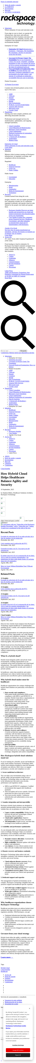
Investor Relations (14, 263)
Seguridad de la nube (11, 1004)
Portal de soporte (10, 976)
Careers (11, 265)
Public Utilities (13, 170)
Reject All (18, 1055)
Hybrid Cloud (5, 968)
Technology (12, 193)
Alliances (12, 260)
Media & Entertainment (16, 191)
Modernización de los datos (13, 1002)
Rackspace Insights (22, 212)
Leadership (12, 258)
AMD (11, 94)
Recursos (8, 194)
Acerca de (8, 975)
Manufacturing (13, 185)
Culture (11, 256)
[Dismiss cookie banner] (29, 1009)
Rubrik (11, 101)
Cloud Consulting (14, 126)
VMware (11, 96)
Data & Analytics (14, 135)
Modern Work (13, 140)
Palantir (11, 98)
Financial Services (14, 166)
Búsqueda (23, 351)
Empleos (7, 978)
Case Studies (21, 221)
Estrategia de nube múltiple (13, 1000)
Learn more (7, 957)
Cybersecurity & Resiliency (17, 137)
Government (13, 177)
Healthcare (12, 165)
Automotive (12, 189)
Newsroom (12, 267)
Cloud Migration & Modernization (19, 128)
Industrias (8, 149)
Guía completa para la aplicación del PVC (14, 543)
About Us (12, 254)
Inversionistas (9, 980)
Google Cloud (13, 110)
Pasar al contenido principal (9, 1)
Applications (13, 138)
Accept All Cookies (18, 1050)
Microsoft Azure (14, 108)
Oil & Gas (12, 168)
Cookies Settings (18, 1045)
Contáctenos (5, 353)
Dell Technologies (14, 103)
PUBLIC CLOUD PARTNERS (19, 105)
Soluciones (8, 28)
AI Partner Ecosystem (12, 84)
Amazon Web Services (16, 106)
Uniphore (12, 99)
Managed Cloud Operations (17, 129)
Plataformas (8, 112)
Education (12, 179)
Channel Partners (14, 262)
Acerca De (8, 237)
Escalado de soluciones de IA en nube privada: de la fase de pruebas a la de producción (17, 537)
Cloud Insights (5, 469)
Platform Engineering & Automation (20, 133)
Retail (10, 187)
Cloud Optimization (15, 131)
